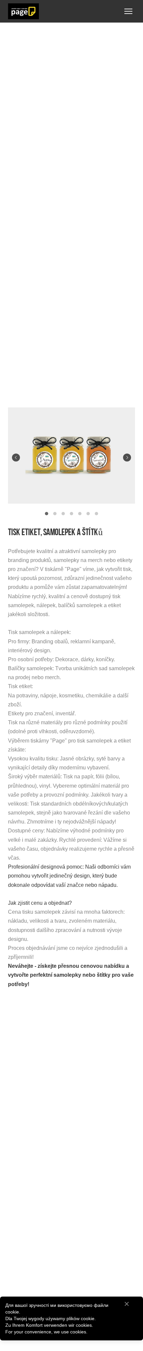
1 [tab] (47, 514)
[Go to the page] (23, 11)
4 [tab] (72, 514)
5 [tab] (80, 514)
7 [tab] (96, 514)
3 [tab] (63, 514)
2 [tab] (55, 514)
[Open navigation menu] (128, 11)
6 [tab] (88, 514)
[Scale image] (71, 455)
